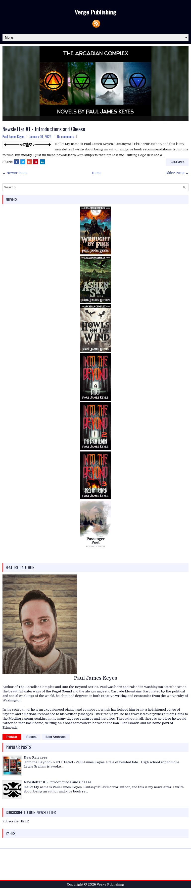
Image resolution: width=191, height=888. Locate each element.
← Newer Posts (14, 168)
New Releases (35, 752)
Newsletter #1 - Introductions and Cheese (43, 124)
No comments (65, 131)
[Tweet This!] (22, 156)
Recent (31, 732)
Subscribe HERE (15, 816)
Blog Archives (56, 732)
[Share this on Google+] (29, 156)
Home (96, 168)
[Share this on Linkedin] (42, 156)
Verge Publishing (95, 11)
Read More (177, 156)
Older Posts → (177, 168)
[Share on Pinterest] (35, 156)
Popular (11, 732)
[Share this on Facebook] (16, 156)
